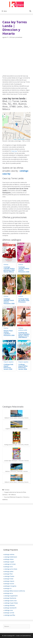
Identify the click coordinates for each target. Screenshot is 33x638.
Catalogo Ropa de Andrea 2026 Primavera (23, 300)
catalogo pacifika (9, 615)
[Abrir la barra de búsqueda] (30, 11)
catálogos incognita (10, 586)
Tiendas (6, 490)
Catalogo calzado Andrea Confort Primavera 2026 (23, 269)
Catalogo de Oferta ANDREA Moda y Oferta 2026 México (23, 335)
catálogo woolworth (10, 608)
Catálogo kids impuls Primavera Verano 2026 (8, 366)
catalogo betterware (10, 557)
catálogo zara (8, 610)
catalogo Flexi (8, 574)
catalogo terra (8, 593)
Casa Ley (14, 151)
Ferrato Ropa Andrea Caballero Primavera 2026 (9, 333)
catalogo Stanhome (10, 598)
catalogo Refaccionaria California (14, 591)
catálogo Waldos (9, 605)
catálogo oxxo (8, 567)
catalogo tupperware (11, 596)
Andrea (6, 264)
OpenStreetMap (21, 139)
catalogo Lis (7, 588)
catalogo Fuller (8, 579)
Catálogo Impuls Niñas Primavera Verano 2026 (23, 366)
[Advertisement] (16, 57)
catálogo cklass (9, 559)
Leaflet (15, 139)
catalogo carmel (9, 613)
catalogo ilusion (9, 583)
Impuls (6, 362)
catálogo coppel (9, 562)
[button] (17, 124)
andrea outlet (22, 330)
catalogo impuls (9, 581)
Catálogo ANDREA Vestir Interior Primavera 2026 (9, 301)
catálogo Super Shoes (11, 603)
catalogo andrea (9, 554)
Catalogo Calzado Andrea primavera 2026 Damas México (9, 269)
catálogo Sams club (10, 600)
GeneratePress (26, 635)
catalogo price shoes (10, 569)
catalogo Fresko (9, 576)
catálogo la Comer (10, 564)
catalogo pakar (8, 571)
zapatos (11, 362)
